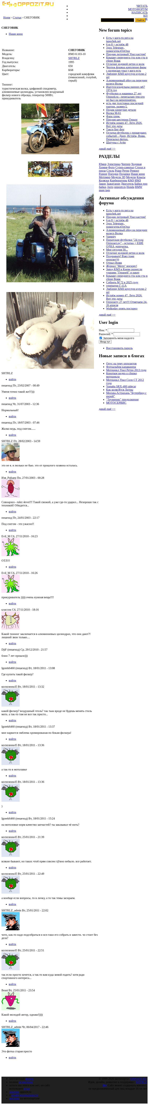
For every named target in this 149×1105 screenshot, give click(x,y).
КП (145, 15)
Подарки (124, 173)
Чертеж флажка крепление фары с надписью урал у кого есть (126, 69)
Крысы (141, 177)
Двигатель (127, 183)
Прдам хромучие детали (121, 109)
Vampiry (111, 236)
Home (6, 17)
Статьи (17, 17)
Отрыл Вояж (114, 262)
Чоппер (125, 164)
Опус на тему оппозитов (121, 363)
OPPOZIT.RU (138, 1078)
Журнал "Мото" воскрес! (121, 266)
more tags (104, 190)
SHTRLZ (74, 58)
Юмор (102, 164)
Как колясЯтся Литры (119, 389)
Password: (106, 334)
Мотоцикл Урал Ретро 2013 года (126, 370)
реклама (14, 1098)
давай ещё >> (107, 148)
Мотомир (104, 177)
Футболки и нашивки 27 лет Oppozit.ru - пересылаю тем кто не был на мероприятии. (125, 97)
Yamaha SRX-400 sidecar (121, 386)
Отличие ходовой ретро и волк (125, 64)
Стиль (110, 170)
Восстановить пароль (119, 348)
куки (27, 1088)
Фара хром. (113, 116)
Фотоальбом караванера (121, 366)
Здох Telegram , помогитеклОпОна (118, 49)
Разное (103, 173)
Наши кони (16, 33)
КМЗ (131, 180)
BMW (138, 187)
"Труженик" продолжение (122, 399)
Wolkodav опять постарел (121, 308)
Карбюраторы (118, 180)
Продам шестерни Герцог (122, 119)
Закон (102, 183)
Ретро (125, 170)
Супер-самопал (124, 167)
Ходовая (136, 164)
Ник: (103, 330)
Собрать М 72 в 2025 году (122, 282)
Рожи (118, 170)
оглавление (26, 1082)
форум (29, 1078)
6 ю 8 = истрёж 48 (117, 44)
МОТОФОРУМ (138, 9)
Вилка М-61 (113, 113)
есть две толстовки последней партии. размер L (124, 105)
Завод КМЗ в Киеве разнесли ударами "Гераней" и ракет (124, 271)
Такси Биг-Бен (115, 129)
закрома (14, 1091)
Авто (110, 187)
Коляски (104, 180)
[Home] (27, 5)
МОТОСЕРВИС (116, 402)
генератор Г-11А (116, 285)
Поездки (113, 173)
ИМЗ (138, 180)
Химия (103, 167)
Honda (130, 187)
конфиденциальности (24, 1095)
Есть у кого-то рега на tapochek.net (119, 39)
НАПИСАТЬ (140, 12)
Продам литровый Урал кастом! (126, 54)
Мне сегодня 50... (117, 249)
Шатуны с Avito (116, 142)
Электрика (113, 164)
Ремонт (134, 170)
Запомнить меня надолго (118, 338)
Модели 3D (118, 177)
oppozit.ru (120, 187)
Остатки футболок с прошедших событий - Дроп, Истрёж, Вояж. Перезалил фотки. (126, 136)
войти (12, 379)
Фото (111, 167)
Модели (131, 177)
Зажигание (113, 183)
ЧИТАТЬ (142, 5)
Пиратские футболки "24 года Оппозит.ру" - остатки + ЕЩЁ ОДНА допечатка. (124, 243)
